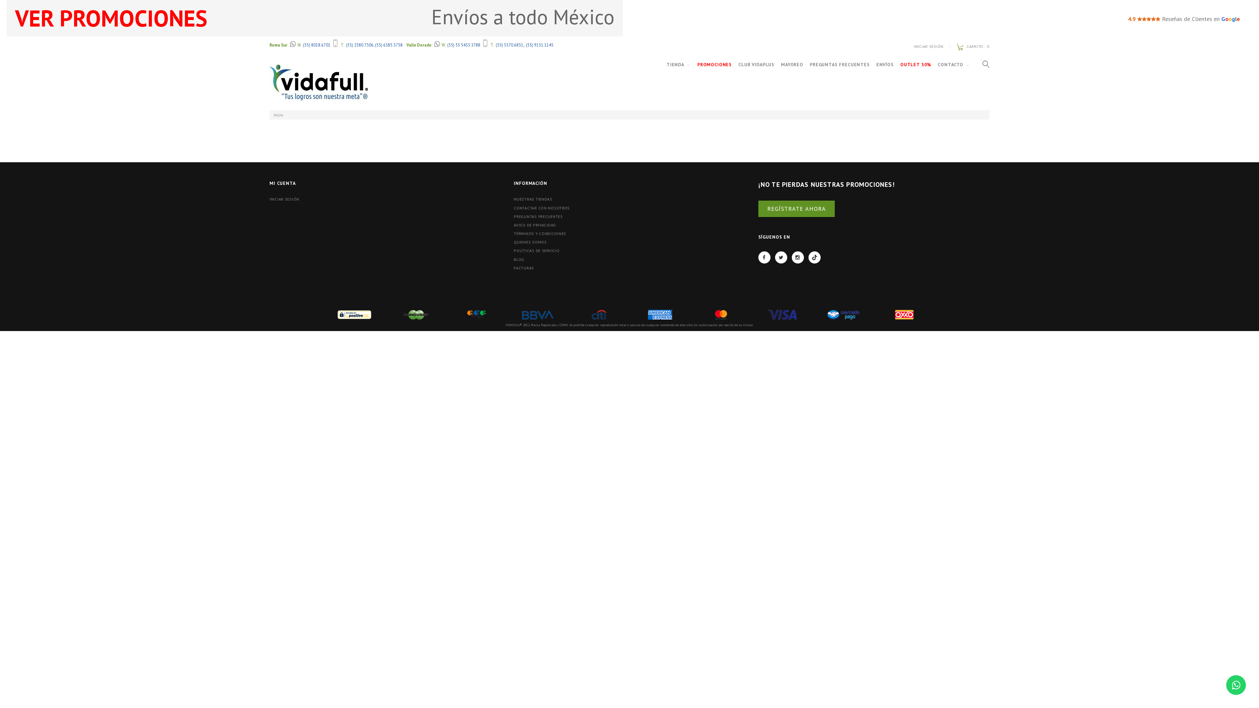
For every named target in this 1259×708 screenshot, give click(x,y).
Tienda (675, 65)
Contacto (950, 65)
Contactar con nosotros (542, 208)
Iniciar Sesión (929, 46)
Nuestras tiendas (533, 199)
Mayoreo (792, 65)
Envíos (885, 65)
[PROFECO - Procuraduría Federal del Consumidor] (476, 314)
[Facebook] (764, 257)
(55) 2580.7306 (359, 45)
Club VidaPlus (756, 65)
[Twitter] (781, 257)
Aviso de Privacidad (535, 225)
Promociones (714, 65)
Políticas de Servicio (536, 250)
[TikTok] (815, 257)
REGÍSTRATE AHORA (796, 208)
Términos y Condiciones (540, 233)
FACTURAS (524, 268)
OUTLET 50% (915, 65)
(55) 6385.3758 (389, 45)
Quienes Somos (530, 242)
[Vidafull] (319, 82)
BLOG (519, 259)
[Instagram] (798, 257)
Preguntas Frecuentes (840, 65)
